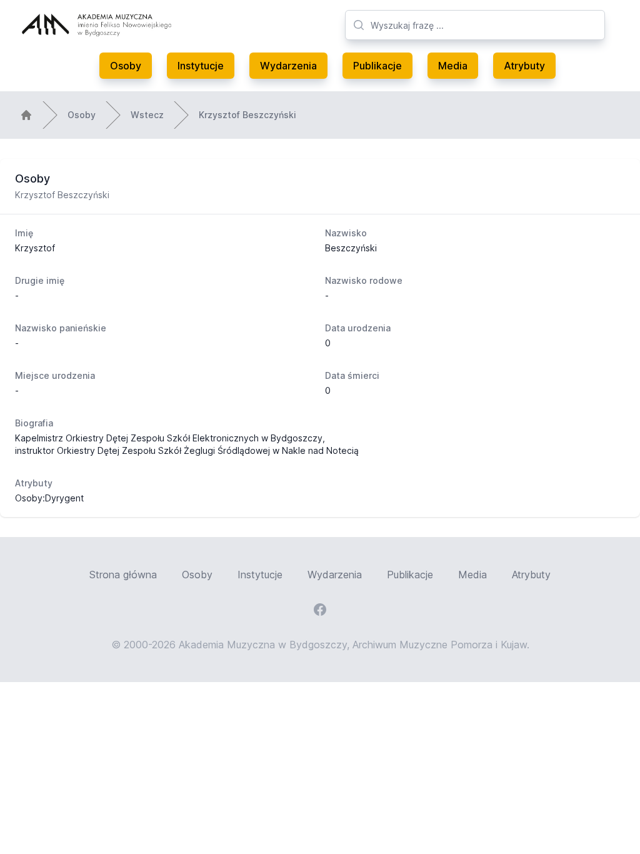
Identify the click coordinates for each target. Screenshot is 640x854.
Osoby (125, 65)
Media (453, 65)
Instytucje (201, 65)
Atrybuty (524, 65)
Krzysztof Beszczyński (247, 114)
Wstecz (147, 114)
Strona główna (123, 574)
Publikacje (377, 65)
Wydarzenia (288, 65)
